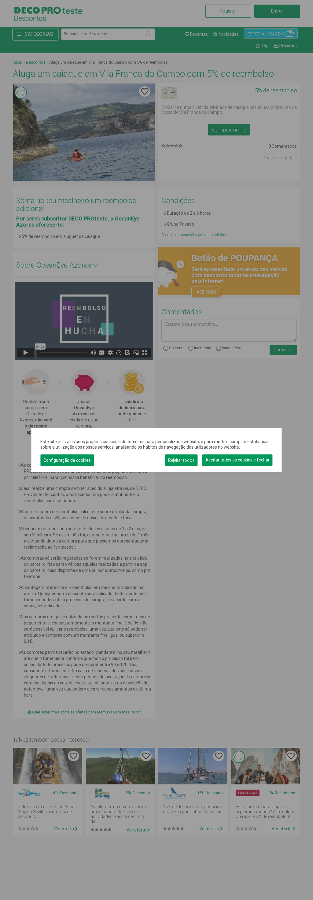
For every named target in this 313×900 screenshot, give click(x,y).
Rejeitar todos (181, 460)
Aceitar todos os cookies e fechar (237, 459)
